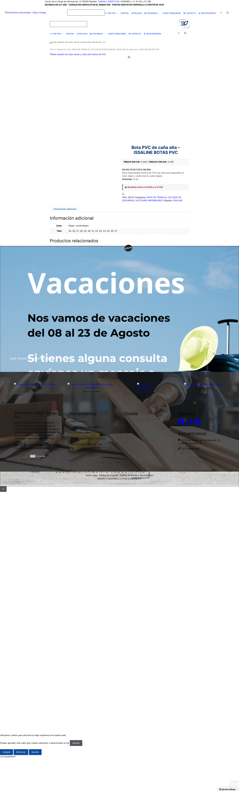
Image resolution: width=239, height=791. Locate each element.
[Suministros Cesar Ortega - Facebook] (181, 422)
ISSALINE (177, 200)
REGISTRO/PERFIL (208, 13)
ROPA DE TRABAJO (81, 49)
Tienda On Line (63, 49)
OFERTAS (125, 13)
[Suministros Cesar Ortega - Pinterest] (197, 422)
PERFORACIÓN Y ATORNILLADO (86, 444)
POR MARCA (152, 13)
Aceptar (6, 752)
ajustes (76, 743)
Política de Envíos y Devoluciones (136, 475)
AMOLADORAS (77, 421)
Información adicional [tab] (65, 209)
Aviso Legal (91, 475)
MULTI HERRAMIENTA (81, 433)
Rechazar (21, 752)
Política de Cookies (108, 475)
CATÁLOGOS (136, 13)
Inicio (52, 49)
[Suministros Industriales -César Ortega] (184, 24)
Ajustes (35, 752)
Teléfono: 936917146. (109, 1)
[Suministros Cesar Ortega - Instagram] (189, 422)
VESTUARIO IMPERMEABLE (149, 200)
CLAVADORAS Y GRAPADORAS (86, 427)
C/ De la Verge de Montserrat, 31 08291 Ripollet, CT (200, 442)
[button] (129, 57)
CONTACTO (191, 13)
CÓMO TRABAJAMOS (172, 13)
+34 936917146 (190, 448)
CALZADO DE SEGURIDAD (103, 49)
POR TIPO (112, 13)
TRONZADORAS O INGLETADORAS (87, 438)
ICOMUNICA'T (135, 478)
